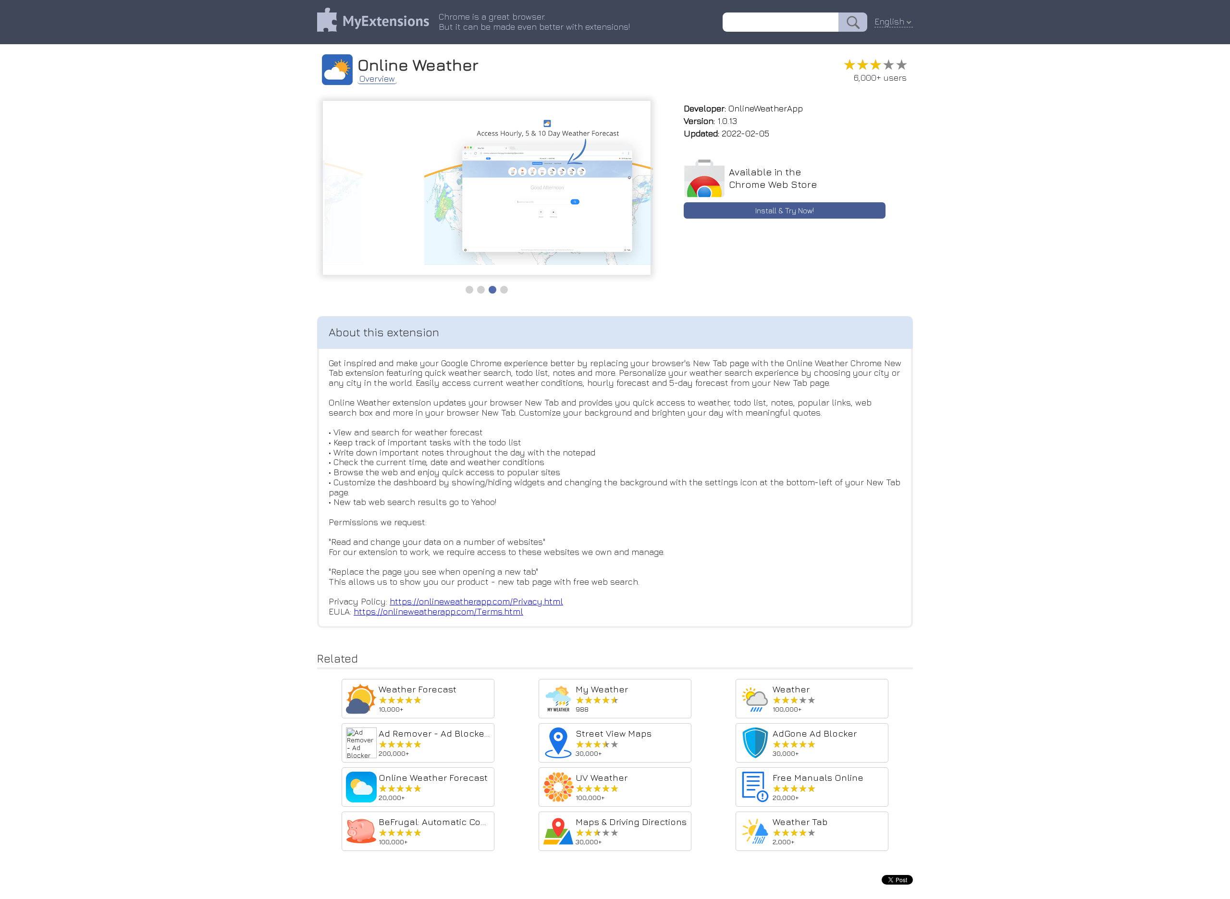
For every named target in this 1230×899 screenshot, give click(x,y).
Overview (377, 79)
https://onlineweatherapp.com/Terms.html (438, 611)
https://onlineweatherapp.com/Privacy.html (476, 601)
